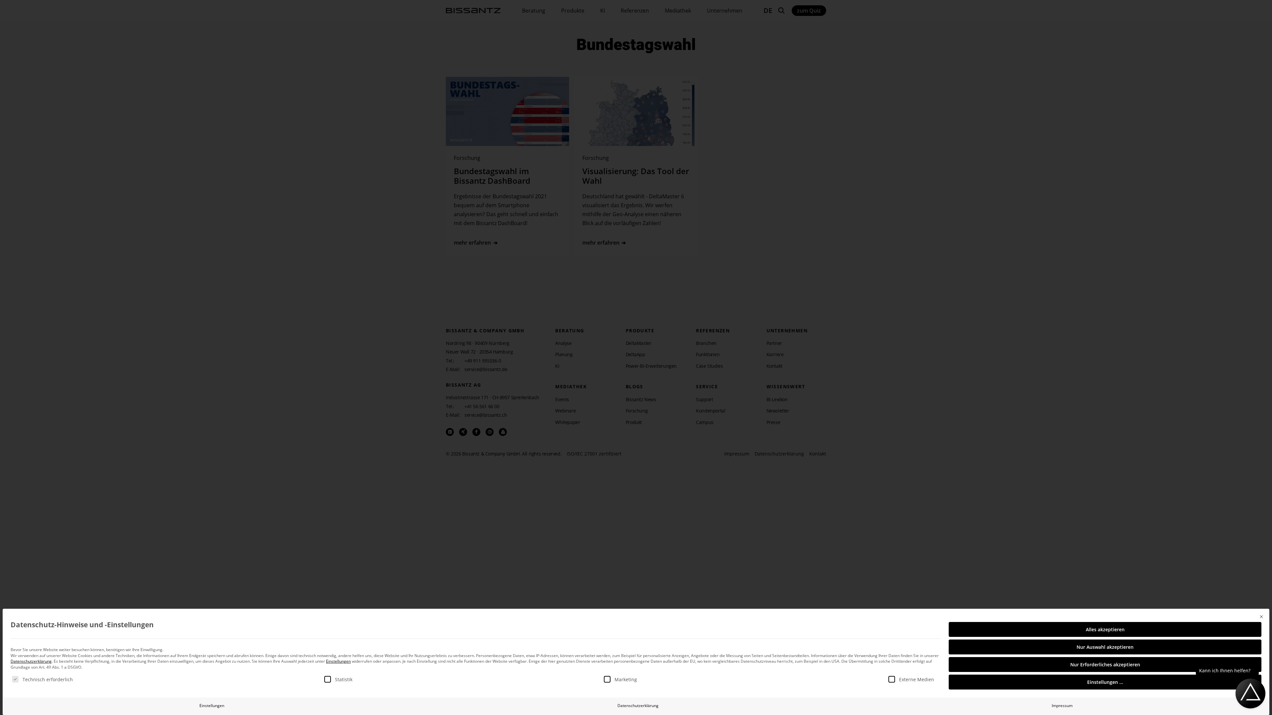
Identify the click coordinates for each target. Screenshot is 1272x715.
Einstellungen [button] (338, 661)
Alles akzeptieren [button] (1105, 629)
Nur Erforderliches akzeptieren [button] (1105, 664)
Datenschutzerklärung (31, 661)
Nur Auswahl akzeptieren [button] (1105, 647)
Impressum (1062, 705)
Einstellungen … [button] (1105, 682)
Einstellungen (211, 705)
